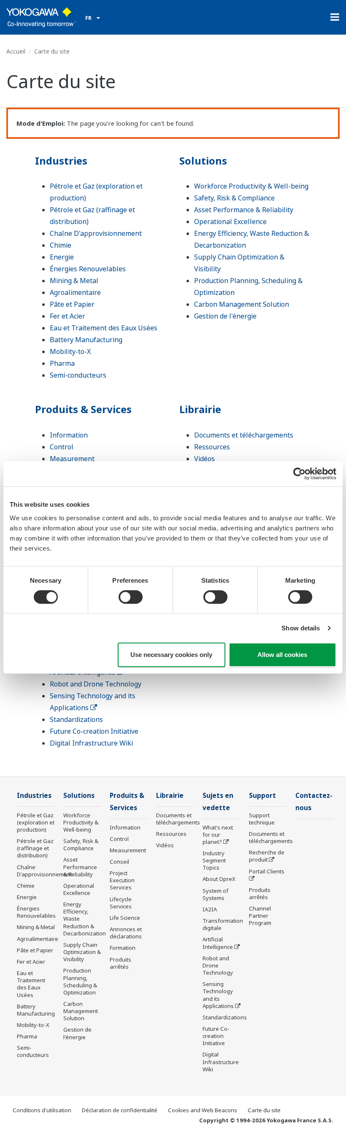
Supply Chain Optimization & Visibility (82, 952)
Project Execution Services (122, 880)
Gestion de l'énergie (225, 316)
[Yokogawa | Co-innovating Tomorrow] (41, 17)
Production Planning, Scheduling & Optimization (80, 981)
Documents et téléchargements (243, 435)
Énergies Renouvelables (88, 268)
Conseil (119, 861)
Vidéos (204, 458)
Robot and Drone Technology (95, 684)
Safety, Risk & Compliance (234, 198)
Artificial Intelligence (218, 942)
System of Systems (215, 894)
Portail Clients (266, 871)
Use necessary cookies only (171, 654)
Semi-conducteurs (78, 375)
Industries (61, 161)
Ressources (212, 446)
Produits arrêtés (120, 963)
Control (61, 446)
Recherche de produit (266, 856)
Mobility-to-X (70, 351)
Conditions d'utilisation (42, 1110)
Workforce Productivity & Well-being (251, 186)
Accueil (15, 51)
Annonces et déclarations (126, 932)
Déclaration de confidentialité (119, 1110)
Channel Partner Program (260, 916)
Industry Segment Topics (214, 860)
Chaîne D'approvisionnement (96, 233)
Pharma (62, 363)
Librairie (200, 409)
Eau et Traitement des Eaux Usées (103, 327)
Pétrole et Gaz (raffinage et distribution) (35, 848)
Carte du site (264, 1110)
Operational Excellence (230, 221)
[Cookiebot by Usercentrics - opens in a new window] (299, 474)
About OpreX (219, 879)
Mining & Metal (74, 280)
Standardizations (76, 719)
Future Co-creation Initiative (94, 731)
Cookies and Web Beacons (202, 1110)
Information (69, 435)
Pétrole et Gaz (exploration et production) (35, 822)
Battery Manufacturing (86, 339)
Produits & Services (83, 409)
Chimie (60, 245)
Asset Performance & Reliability (243, 209)
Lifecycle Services (121, 902)
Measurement (72, 458)
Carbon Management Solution (241, 304)
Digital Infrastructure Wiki (91, 743)
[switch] (131, 597)
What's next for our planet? (218, 835)
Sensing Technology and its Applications (218, 994)
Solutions (203, 161)
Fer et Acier (67, 316)
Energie (62, 257)
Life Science (125, 918)
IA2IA (210, 909)
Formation (122, 947)
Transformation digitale (223, 924)
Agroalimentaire (75, 292)
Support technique (262, 818)
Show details (300, 628)
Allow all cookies (282, 654)
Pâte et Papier (72, 304)
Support (262, 795)
